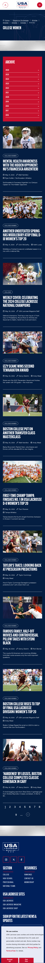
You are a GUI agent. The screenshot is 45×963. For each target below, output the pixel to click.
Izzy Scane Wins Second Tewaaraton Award (18, 368)
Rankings (28, 875)
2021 (7, 93)
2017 (7, 111)
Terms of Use (11, 950)
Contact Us (28, 879)
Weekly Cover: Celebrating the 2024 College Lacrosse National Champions (20, 302)
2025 (7, 75)
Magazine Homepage (21, 20)
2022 (7, 88)
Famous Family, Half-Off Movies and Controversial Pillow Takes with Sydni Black (20, 637)
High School (8, 879)
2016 (7, 115)
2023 (7, 84)
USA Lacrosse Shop (10, 909)
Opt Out (26, 960)
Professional (8, 882)
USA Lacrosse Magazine (12, 905)
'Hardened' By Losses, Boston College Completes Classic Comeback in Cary (22, 778)
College (6, 875)
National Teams (9, 886)
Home (7, 20)
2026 (7, 70)
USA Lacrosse (8, 901)
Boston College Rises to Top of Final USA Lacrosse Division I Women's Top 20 (21, 708)
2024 (7, 79)
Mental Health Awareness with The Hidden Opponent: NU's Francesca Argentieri (20, 165)
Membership (29, 882)
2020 (7, 97)
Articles (34, 20)
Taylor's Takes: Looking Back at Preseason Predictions (22, 568)
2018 (7, 106)
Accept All (9, 960)
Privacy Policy (33, 947)
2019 (7, 102)
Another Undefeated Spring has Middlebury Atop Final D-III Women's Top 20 (22, 235)
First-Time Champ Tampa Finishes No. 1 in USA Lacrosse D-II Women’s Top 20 (22, 500)
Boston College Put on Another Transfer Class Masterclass (19, 433)
